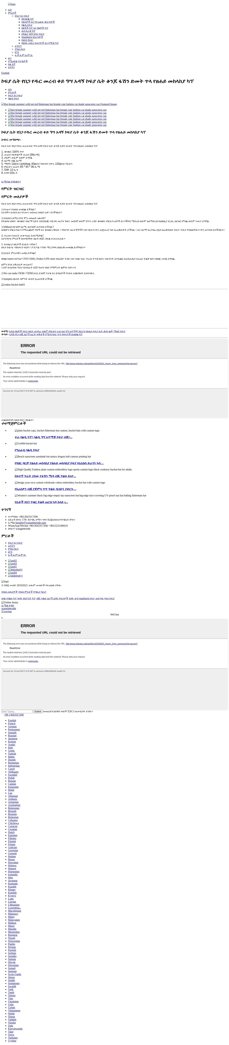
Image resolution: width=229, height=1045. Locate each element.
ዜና (9, 58)
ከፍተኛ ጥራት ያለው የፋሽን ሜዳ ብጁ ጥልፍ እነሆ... (45, 476)
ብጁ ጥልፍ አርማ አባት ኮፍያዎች (52, 598)
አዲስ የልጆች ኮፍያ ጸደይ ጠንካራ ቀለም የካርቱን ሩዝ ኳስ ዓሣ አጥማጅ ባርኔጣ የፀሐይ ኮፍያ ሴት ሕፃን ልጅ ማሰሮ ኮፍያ (67, 331)
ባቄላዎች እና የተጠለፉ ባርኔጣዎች (38, 21)
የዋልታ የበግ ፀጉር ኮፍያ (32, 34)
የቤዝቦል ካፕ (27, 18)
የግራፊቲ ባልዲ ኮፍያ (27, 450)
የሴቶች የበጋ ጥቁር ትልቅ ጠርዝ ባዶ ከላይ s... (41, 502)
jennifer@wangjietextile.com (30, 522)
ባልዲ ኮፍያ (26, 25)
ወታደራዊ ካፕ (28, 31)
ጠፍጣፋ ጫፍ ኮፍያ (104, 598)
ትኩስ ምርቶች (25, 591)
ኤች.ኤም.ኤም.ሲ (24, 55)
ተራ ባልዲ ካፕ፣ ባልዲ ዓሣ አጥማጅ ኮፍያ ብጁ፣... (43, 437)
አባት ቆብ (73, 598)
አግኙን (11, 67)
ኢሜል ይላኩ (7, 605)
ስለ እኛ (11, 64)
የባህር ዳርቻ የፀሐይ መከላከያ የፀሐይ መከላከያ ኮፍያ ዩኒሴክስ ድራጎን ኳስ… (59, 463)
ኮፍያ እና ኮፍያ (22, 15)
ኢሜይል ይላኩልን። (11, 181)
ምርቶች (12, 12)
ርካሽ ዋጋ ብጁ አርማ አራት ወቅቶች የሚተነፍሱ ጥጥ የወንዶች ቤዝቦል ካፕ (45, 334)
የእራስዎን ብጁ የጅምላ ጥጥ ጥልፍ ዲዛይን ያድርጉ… (45, 489)
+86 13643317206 (14, 714)
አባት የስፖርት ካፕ (26, 598)
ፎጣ (17, 52)
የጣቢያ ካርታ (39, 591)
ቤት (10, 9)
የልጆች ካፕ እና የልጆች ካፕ (34, 28)
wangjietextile (8, 608)
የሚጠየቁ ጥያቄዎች (18, 61)
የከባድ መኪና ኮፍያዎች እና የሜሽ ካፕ (40, 43)
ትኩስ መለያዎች (9, 591)
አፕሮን (18, 46)
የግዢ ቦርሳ (20, 49)
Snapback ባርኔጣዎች (32, 37)
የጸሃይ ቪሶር (27, 40)
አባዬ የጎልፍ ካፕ (9, 598)
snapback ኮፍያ (87, 598)
